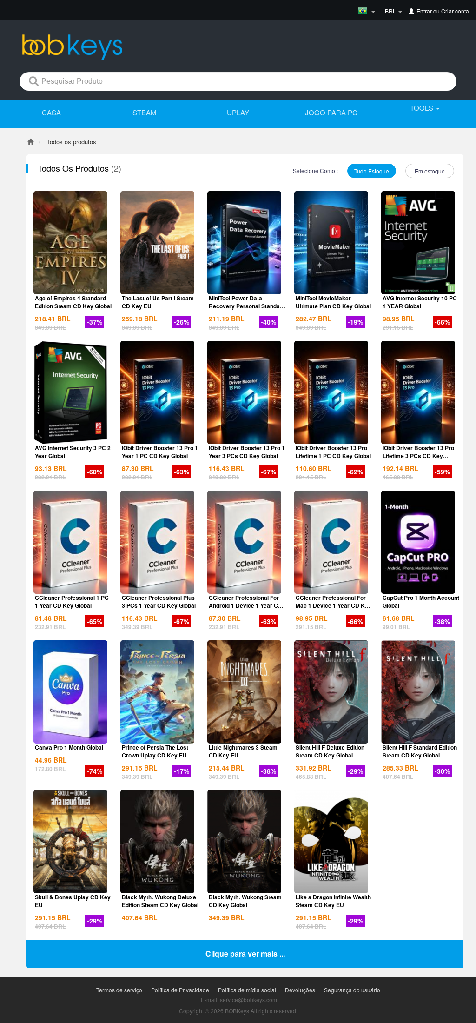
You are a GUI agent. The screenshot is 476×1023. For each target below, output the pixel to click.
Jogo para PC (331, 112)
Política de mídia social (247, 990)
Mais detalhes (71, 286)
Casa (51, 112)
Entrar (424, 11)
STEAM (144, 112)
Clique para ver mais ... (245, 953)
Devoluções (300, 990)
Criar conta (455, 11)
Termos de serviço (119, 990)
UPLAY (238, 112)
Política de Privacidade (180, 990)
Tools (422, 108)
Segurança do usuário (352, 990)
